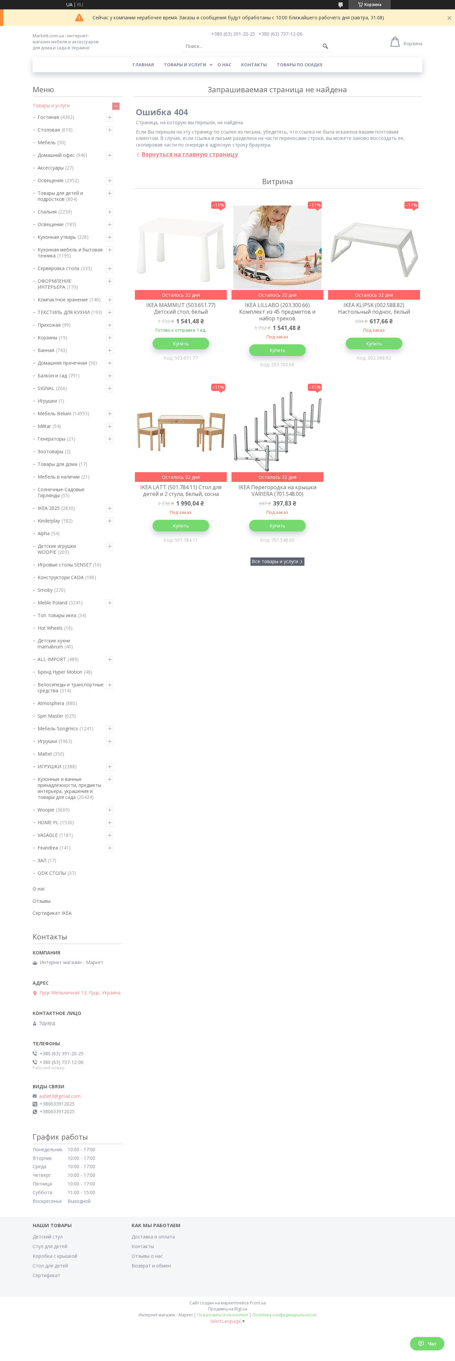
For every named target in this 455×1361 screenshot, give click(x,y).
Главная (143, 65)
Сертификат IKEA (52, 913)
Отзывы (42, 901)
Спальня (47, 211)
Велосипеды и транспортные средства (71, 687)
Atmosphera (51, 703)
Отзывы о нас (147, 1256)
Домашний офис (56, 155)
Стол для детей (50, 1265)
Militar (44, 426)
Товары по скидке (299, 65)
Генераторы (51, 439)
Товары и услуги (185, 65)
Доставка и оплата (153, 1236)
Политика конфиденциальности (284, 1315)
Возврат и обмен (151, 1265)
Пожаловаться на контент (222, 1315)
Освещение (51, 180)
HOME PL (48, 822)
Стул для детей (50, 1246)
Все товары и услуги (275, 561)
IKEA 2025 (49, 508)
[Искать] (325, 46)
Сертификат (46, 1275)
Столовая (49, 130)
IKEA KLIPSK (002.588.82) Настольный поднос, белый (374, 308)
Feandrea (48, 848)
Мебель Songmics (58, 728)
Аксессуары (51, 168)
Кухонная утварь (57, 237)
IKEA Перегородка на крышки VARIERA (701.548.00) (277, 490)
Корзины (47, 337)
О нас (224, 65)
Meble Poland (52, 602)
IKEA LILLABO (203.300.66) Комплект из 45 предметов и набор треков (277, 312)
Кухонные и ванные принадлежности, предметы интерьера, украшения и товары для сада (69, 788)
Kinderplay (49, 520)
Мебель (47, 142)
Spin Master (50, 716)
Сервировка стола (58, 268)
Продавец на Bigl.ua (227, 1309)
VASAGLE (48, 835)
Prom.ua (258, 1303)
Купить (181, 343)
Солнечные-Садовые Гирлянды (61, 492)
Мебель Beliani (54, 413)
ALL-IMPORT (52, 659)
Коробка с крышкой (55, 1256)
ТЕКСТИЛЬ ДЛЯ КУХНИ (64, 312)
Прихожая (49, 325)
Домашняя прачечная (62, 363)
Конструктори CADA (61, 577)
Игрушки (47, 401)
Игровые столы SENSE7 (64, 564)
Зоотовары (50, 451)
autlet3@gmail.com (60, 1096)
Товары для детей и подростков (60, 196)
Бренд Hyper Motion (60, 672)
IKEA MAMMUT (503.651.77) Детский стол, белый (181, 308)
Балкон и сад (52, 375)
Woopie (46, 810)
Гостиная (48, 117)
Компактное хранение (63, 299)
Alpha (44, 533)
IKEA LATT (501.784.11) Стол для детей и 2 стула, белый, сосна (181, 490)
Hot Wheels (50, 628)
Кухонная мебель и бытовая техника (70, 252)
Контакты (254, 65)
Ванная (46, 350)
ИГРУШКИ (49, 766)
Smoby (45, 590)
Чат (432, 1343)
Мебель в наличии (59, 477)
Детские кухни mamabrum (54, 643)
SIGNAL (46, 388)
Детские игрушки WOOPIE (57, 549)
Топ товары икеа (57, 615)
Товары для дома (57, 464)
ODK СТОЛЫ (52, 873)
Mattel (45, 754)
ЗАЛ (42, 860)
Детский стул (48, 1236)
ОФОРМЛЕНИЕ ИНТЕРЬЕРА (54, 284)
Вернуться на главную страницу (190, 154)
